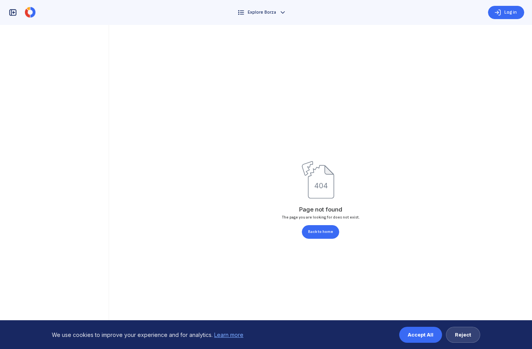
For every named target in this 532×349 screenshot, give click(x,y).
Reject (463, 334)
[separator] (109, 187)
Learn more (228, 334)
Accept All (420, 334)
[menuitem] (261, 12)
